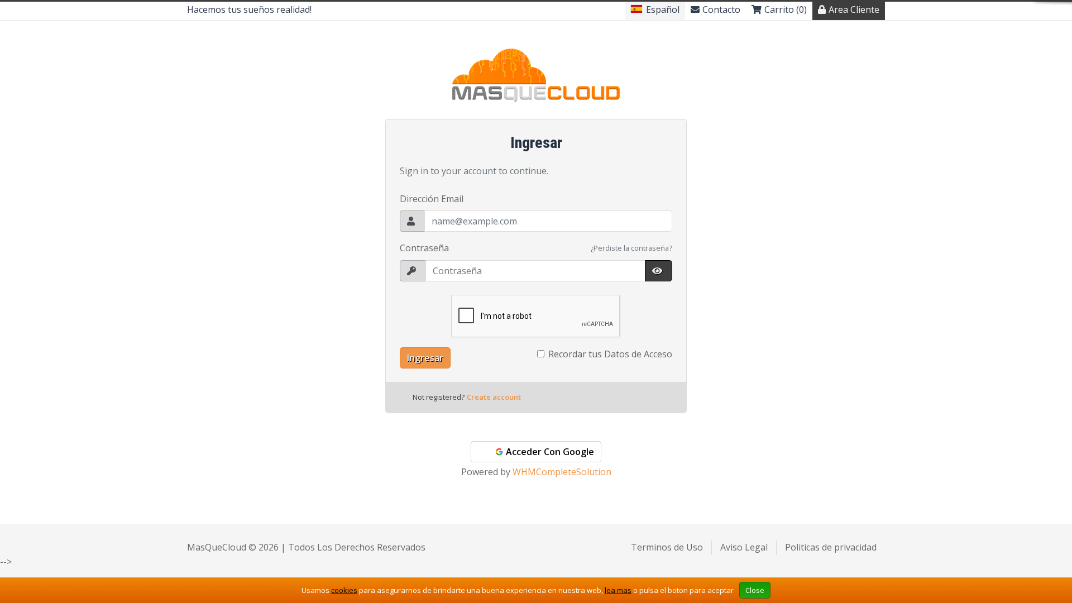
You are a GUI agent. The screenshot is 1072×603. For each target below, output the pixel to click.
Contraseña (424, 248)
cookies (344, 590)
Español (662, 9)
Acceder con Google (549, 452)
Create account (494, 397)
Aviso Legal (744, 547)
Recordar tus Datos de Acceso (610, 354)
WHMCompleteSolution (562, 472)
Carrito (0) (785, 9)
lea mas (618, 590)
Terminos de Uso (667, 547)
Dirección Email (431, 199)
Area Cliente (854, 9)
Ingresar (425, 358)
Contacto (721, 9)
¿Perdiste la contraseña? (631, 248)
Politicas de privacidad (831, 547)
